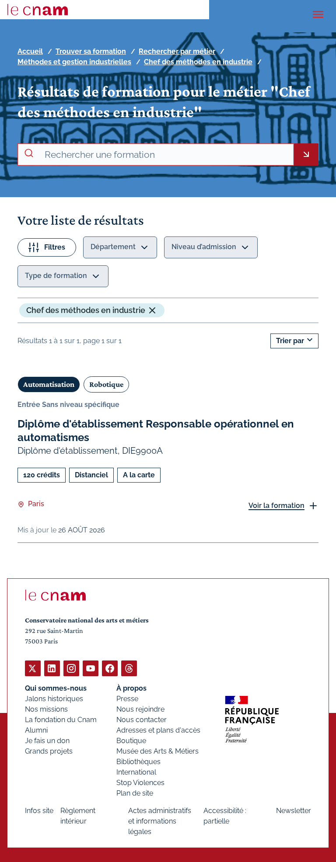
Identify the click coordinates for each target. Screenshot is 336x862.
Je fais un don (47, 741)
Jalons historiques (54, 699)
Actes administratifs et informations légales (159, 821)
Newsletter (293, 810)
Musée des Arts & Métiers (157, 751)
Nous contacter (141, 720)
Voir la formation (276, 505)
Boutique (131, 741)
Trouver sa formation (91, 51)
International (136, 772)
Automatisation (48, 384)
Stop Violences (140, 783)
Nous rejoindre (140, 709)
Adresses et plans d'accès (158, 730)
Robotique (106, 384)
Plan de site (134, 793)
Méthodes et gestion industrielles (74, 62)
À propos (131, 688)
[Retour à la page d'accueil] (37, 9)
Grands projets (49, 751)
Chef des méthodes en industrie (198, 62)
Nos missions (46, 709)
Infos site (39, 810)
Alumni (36, 730)
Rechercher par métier (177, 51)
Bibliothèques (138, 762)
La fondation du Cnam (61, 720)
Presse (127, 699)
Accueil (30, 51)
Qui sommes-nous (56, 688)
